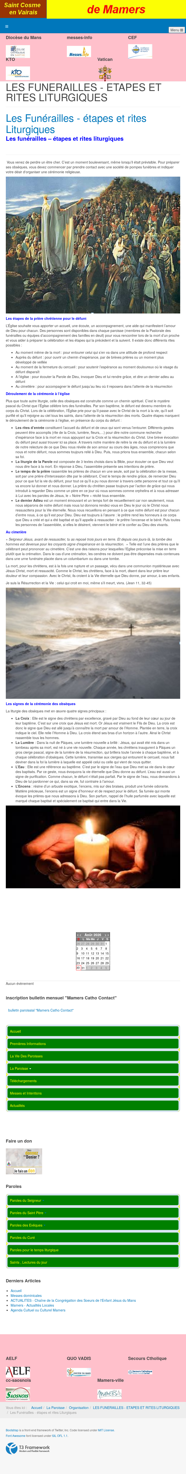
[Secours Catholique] (140, 1368)
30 (78, 967)
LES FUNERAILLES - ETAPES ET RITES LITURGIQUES (136, 1407)
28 (102, 963)
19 (92, 958)
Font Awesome (15, 1435)
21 (102, 958)
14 (102, 953)
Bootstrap (12, 1430)
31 (83, 968)
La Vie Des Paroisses (26, 1056)
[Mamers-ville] (109, 1389)
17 (83, 958)
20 (97, 958)
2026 (97, 934)
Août (89, 934)
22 (107, 958)
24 (83, 963)
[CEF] (140, 47)
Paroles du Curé (22, 1237)
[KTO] (18, 69)
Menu (175, 29)
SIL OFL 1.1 (60, 1435)
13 (97, 953)
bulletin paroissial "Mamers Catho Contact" (41, 1010)
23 (78, 963)
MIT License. (106, 1430)
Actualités (17, 1105)
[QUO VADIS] (79, 1368)
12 (92, 953)
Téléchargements (23, 1080)
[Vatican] (105, 69)
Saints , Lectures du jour (28, 1262)
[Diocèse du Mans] (18, 47)
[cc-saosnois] (18, 1389)
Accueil (15, 1031)
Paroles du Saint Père (26, 1212)
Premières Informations (28, 1043)
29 (107, 963)
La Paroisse (19, 1068)
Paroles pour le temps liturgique (34, 1249)
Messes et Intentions (26, 1093)
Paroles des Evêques (26, 1225)
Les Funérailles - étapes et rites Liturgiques (76, 123)
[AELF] (18, 1368)
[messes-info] (79, 47)
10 (83, 953)
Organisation (79, 1407)
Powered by (28, 1448)
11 (87, 953)
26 (92, 963)
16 (78, 958)
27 (97, 963)
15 (107, 953)
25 (87, 963)
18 (87, 958)
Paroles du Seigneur (25, 1200)
